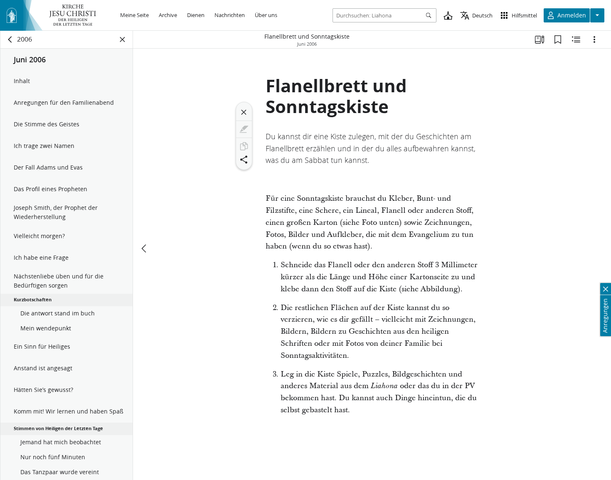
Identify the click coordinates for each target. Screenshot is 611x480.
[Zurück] (10, 39)
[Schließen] (244, 112)
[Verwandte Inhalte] (576, 39)
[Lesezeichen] (557, 39)
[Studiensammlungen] (539, 39)
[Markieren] (244, 129)
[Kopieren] (244, 146)
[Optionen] (594, 39)
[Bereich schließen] (122, 39)
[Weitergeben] (244, 159)
